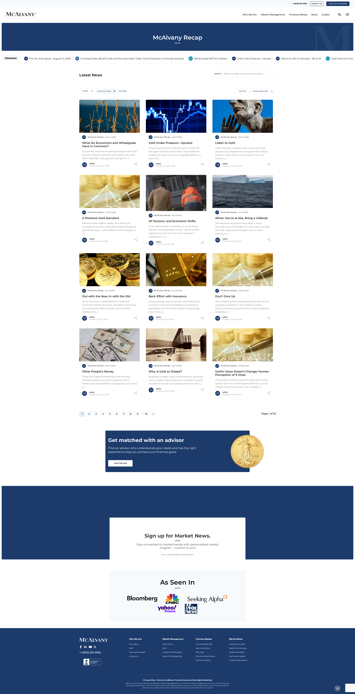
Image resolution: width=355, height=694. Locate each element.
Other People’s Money (98, 371)
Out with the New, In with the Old (106, 296)
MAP (131, 648)
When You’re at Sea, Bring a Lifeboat (241, 218)
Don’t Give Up (225, 296)
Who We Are (249, 14)
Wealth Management (273, 14)
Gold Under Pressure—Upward (170, 143)
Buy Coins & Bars (203, 648)
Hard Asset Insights (137, 652)
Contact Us (134, 656)
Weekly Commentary (238, 648)
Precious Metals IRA (204, 644)
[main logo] (47, 14)
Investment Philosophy (172, 652)
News (314, 14)
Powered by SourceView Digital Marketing (193, 680)
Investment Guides (237, 644)
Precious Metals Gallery (205, 656)
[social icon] (80, 647)
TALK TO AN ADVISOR (338, 4)
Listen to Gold (225, 143)
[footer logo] (94, 639)
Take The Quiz (120, 463)
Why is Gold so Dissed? (165, 371)
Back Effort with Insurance (168, 296)
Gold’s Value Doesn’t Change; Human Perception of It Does (242, 373)
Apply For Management (172, 656)
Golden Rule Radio (236, 652)
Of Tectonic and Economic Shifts (172, 221)
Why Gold (200, 652)
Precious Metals (298, 14)
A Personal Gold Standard (100, 218)
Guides (325, 14)
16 (146, 414)
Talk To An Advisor (203, 660)
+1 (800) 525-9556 (299, 3)
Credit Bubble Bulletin (238, 660)
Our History (134, 644)
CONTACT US (316, 4)
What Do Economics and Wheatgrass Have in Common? (109, 144)
